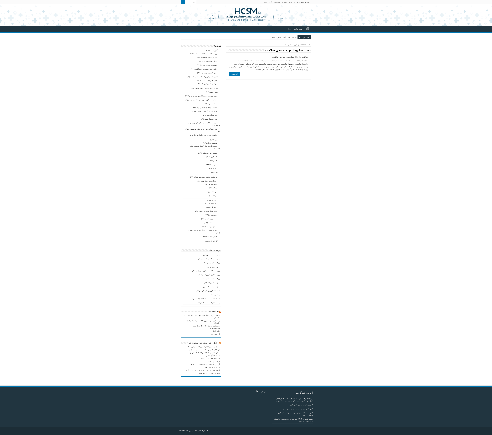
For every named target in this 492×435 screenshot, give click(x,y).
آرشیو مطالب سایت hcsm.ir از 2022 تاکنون (205, 364)
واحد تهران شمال (214, 295)
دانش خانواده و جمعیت (210, 80)
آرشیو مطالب (267, 2)
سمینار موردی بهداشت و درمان (260, 60)
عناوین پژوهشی (212, 226)
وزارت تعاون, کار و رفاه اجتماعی (208, 275)
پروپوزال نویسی (212, 207)
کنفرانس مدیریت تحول (212, 367)
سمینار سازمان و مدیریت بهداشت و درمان (203, 100)
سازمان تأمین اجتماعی (212, 283)
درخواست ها (213, 184)
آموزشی (215, 50)
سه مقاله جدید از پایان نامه (210, 358)
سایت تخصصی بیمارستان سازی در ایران (206, 299)
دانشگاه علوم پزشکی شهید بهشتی (208, 291)
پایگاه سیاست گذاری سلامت (210, 279)
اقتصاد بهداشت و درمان (209, 65)
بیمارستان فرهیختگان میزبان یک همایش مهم (204, 353)
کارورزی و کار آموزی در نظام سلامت (205, 111)
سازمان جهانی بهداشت (212, 267)
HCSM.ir (182, 431)
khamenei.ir (213, 311)
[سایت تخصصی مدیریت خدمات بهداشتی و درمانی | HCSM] (246, 14)
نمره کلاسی (213, 192)
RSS (289, 29)
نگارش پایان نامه (212, 236)
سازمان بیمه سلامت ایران (211, 287)
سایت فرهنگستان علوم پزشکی (209, 259)
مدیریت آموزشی (212, 115)
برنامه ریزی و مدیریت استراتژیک (206, 69)
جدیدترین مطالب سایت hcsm (209, 373)
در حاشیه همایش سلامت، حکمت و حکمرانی (204, 350)
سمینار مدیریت (212, 104)
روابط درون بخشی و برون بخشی (206, 88)
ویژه (216, 172)
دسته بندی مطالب (281, 2)
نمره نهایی (214, 196)
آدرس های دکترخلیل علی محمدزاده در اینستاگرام (203, 370)
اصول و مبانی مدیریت (210, 61)
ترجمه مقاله (213, 215)
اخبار (216, 140)
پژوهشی (215, 200)
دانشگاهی (214, 157)
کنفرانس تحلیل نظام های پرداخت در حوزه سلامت (202, 347)
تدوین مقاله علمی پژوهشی (208, 211)
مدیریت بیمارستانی (211, 119)
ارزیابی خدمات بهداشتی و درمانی (206, 54)
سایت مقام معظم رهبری (211, 255)
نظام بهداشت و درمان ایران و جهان (205, 135)
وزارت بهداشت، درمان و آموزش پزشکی (206, 271)
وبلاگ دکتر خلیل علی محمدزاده (209, 303)
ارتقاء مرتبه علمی (213, 361)
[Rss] (216, 430)
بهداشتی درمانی (212, 143)
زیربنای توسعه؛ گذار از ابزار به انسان (283, 37)
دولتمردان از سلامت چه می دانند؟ (290, 56)
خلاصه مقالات (213, 223)
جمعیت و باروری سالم (210, 153)
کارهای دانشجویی (211, 241)
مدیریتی (215, 168)
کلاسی (215, 161)
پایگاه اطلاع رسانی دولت (211, 263)
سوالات (215, 188)
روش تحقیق (213, 92)
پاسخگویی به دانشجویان (209, 181)
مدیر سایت (214, 164)
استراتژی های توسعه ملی (209, 57)
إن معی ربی (215, 334)
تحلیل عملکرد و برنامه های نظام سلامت (204, 77)
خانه (290, 2)
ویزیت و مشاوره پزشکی (209, 84)
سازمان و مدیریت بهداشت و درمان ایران (281, 60)
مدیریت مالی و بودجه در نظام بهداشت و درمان (201, 129)
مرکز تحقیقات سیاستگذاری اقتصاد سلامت (203, 230)
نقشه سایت (298, 29)
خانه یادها (216, 331)
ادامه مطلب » (234, 74)
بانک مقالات (213, 203)
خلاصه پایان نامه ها (211, 219)
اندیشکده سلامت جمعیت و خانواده (205, 177)
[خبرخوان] (227, 50)
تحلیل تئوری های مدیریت (209, 73)
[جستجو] (183, 2)
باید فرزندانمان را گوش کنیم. (300, 405)
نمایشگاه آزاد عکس (213, 355)
